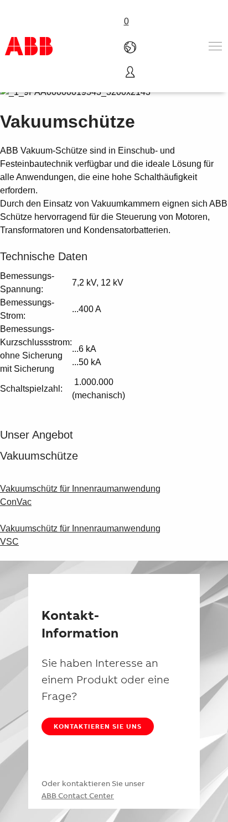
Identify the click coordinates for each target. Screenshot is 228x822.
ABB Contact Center (78, 795)
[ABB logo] (28, 46)
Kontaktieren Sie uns (98, 726)
